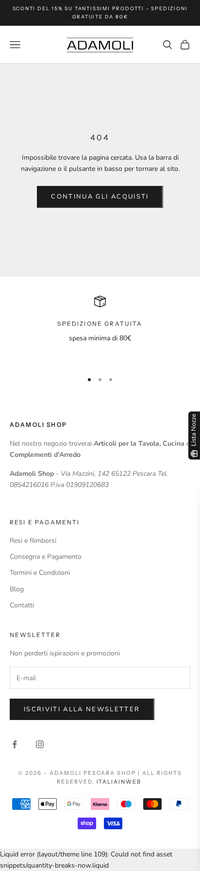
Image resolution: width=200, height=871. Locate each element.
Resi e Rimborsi (33, 540)
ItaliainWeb (119, 781)
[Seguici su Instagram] (40, 744)
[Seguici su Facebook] (14, 744)
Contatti (22, 605)
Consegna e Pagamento (46, 556)
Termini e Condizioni (40, 572)
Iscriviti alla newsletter (82, 709)
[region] (100, 329)
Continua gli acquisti (100, 196)
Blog (17, 589)
